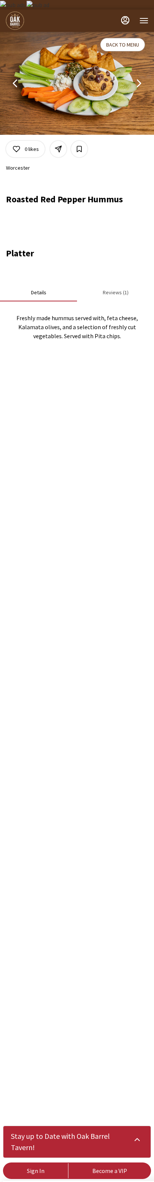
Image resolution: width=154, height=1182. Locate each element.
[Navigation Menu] (144, 20)
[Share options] (58, 149)
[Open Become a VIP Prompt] (137, 1140)
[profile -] (125, 20)
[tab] (38, 292)
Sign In (35, 1170)
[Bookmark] (79, 149)
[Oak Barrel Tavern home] (39, 20)
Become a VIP (109, 1170)
